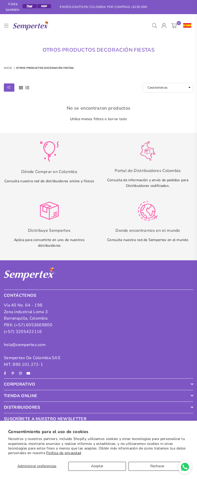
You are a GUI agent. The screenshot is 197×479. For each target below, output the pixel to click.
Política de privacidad (63, 453)
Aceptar (97, 466)
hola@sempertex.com (25, 345)
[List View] (27, 87)
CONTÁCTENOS (20, 295)
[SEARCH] (154, 26)
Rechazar (157, 466)
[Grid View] (21, 87)
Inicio (8, 68)
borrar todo (117, 119)
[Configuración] (186, 26)
